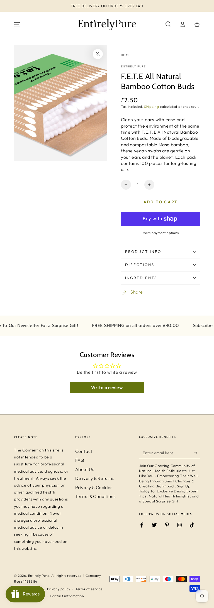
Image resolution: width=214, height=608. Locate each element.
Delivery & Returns (95, 478)
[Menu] (17, 24)
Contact (84, 451)
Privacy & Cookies (94, 487)
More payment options (160, 233)
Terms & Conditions (95, 496)
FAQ (79, 460)
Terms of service (89, 589)
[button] (168, 24)
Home (125, 55)
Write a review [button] (107, 387)
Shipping (151, 106)
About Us (84, 469)
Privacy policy (58, 589)
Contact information (67, 596)
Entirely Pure (133, 66)
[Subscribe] (197, 452)
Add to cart (161, 201)
